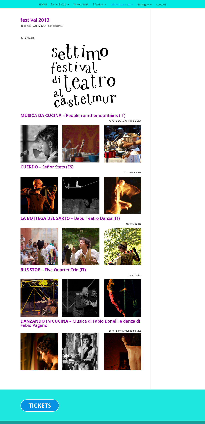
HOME (43, 4)
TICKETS (40, 405)
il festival (98, 4)
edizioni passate (120, 4)
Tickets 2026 (81, 4)
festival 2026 (58, 4)
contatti (161, 4)
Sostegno (143, 4)
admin (27, 25)
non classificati (56, 25)
